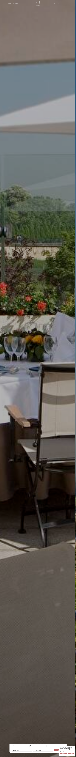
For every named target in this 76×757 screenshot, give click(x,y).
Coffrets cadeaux (24, 3)
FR (54, 3)
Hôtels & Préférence (38, 3)
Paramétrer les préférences (67, 754)
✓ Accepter (64, 753)
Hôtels (9, 3)
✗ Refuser (71, 753)
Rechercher (59, 750)
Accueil (4, 3)
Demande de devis (69, 3)
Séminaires (15, 3)
